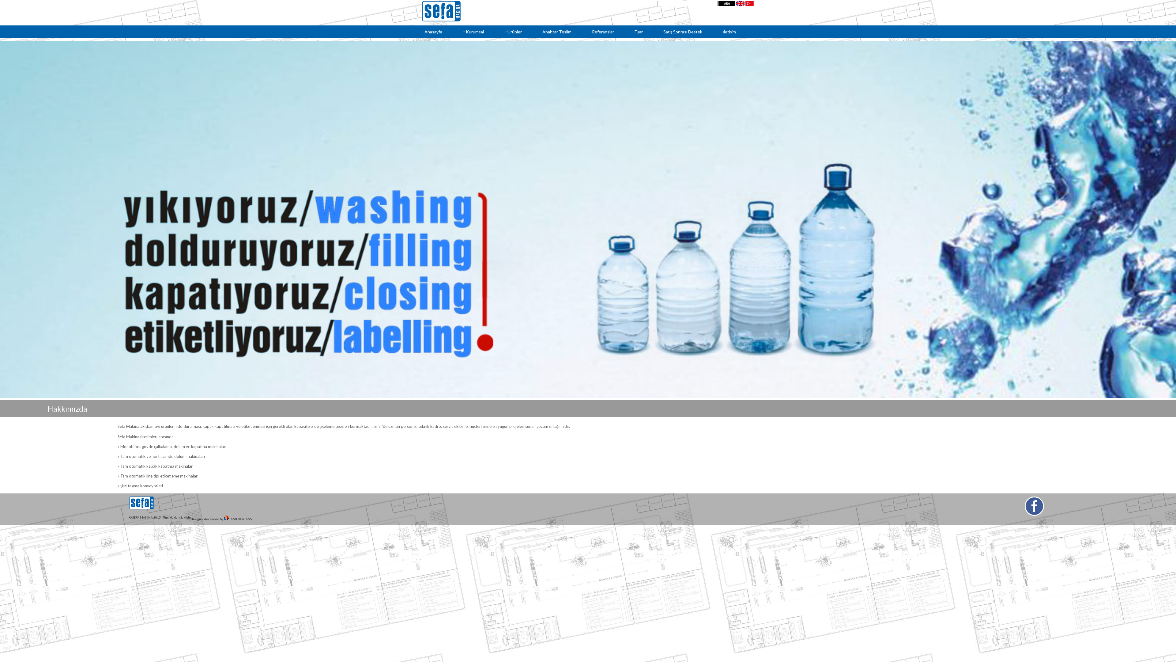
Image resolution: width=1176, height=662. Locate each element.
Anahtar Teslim (556, 31)
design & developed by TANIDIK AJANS (221, 519)
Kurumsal (475, 31)
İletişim (729, 31)
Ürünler (514, 31)
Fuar (639, 31)
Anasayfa (433, 31)
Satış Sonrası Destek (682, 31)
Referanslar (603, 31)
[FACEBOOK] (1034, 506)
